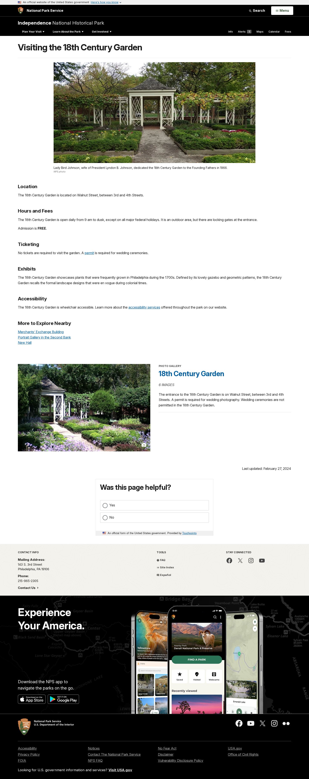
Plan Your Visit (31, 31)
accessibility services (144, 307)
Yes (112, 505)
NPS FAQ (95, 760)
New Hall (25, 342)
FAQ (162, 560)
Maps (259, 31)
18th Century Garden (191, 373)
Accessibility (27, 748)
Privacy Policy (29, 754)
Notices (94, 748)
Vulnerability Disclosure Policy (180, 760)
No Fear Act (167, 748)
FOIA (22, 760)
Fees (288, 31)
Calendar (274, 31)
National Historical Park (61, 23)
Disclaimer (165, 754)
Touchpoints (189, 533)
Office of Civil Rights (243, 754)
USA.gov (235, 748)
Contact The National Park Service (114, 754)
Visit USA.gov (120, 770)
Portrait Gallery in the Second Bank (44, 337)
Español (165, 575)
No (111, 517)
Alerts (244, 31)
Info (230, 31)
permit (89, 253)
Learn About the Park (67, 31)
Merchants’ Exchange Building (41, 332)
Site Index (166, 567)
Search (258, 10)
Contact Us (27, 588)
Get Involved (100, 31)
